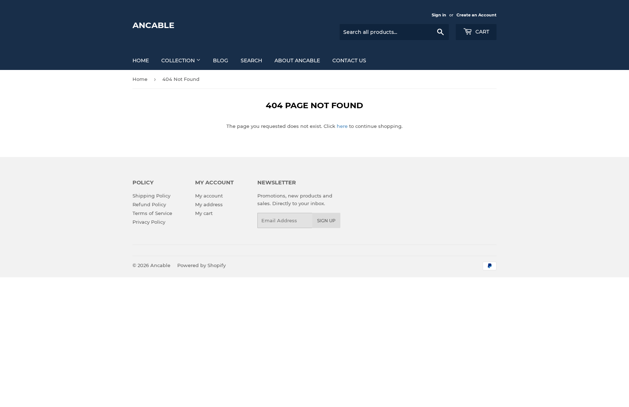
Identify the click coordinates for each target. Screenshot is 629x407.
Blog (220, 60)
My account (209, 196)
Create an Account (476, 14)
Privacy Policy (148, 222)
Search (251, 60)
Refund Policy (149, 204)
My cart (204, 213)
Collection (178, 60)
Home (140, 60)
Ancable (153, 25)
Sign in (439, 14)
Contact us (349, 60)
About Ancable (297, 60)
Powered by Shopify (201, 265)
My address (209, 204)
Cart (481, 31)
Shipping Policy (151, 196)
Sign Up (326, 220)
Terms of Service (152, 213)
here (342, 126)
